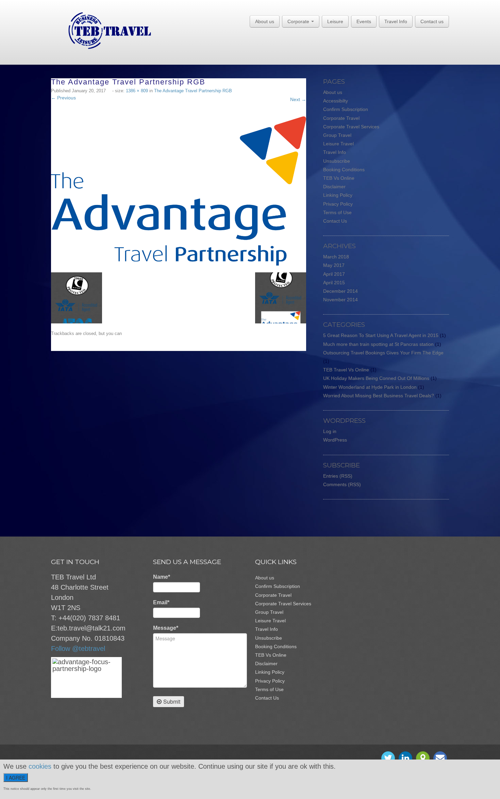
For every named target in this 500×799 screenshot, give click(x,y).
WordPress (335, 440)
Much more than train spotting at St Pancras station (378, 344)
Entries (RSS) (337, 476)
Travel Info (395, 21)
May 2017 (334, 265)
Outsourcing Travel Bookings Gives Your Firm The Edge (383, 352)
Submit (171, 701)
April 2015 (334, 282)
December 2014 (340, 291)
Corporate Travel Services (351, 126)
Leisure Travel (338, 143)
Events (363, 21)
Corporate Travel (341, 118)
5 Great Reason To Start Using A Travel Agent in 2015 (380, 335)
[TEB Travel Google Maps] (423, 758)
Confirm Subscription (345, 109)
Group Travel (337, 135)
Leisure (335, 21)
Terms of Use (337, 212)
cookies (40, 766)
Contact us (432, 21)
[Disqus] (182, 436)
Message (165, 628)
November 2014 (340, 299)
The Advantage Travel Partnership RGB (193, 90)
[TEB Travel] (101, 30)
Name (161, 577)
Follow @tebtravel (78, 648)
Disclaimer (334, 186)
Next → (298, 99)
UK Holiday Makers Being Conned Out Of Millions (376, 378)
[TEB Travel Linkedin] (405, 758)
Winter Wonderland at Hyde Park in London (370, 387)
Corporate (299, 21)
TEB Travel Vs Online (346, 369)
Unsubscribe (336, 161)
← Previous (63, 97)
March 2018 (336, 256)
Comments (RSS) (342, 484)
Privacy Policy (338, 204)
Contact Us (335, 221)
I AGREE (15, 777)
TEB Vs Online (338, 178)
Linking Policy (337, 195)
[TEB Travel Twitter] (388, 758)
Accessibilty (335, 100)
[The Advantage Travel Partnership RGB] (178, 190)
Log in (329, 431)
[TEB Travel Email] (440, 758)
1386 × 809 (137, 90)
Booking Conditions (344, 169)
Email (161, 602)
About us (264, 21)
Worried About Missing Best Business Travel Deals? (378, 395)
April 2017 (334, 274)
